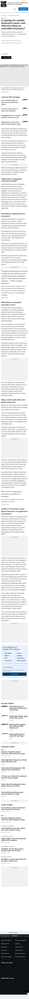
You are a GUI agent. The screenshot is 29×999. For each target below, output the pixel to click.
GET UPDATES (14, 674)
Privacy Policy (21, 670)
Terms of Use (8, 671)
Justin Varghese (5, 43)
